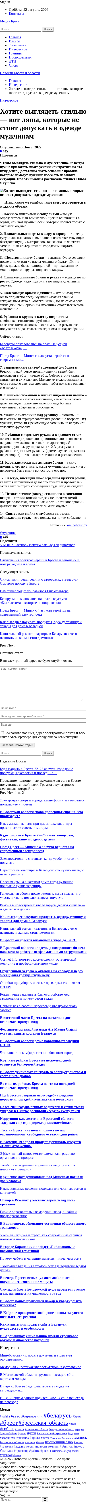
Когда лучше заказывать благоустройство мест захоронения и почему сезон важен (35, 996)
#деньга (22, 1433)
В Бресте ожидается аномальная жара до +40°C (38, 940)
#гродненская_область (61, 1429)
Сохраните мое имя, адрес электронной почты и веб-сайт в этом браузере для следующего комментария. (42, 735)
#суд (67, 1450)
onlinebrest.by (77, 525)
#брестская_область (43, 1423)
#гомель (19, 1429)
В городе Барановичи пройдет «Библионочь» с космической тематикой (37, 1249)
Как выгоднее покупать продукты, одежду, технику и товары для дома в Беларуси (43, 919)
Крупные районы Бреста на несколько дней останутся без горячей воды (35, 1062)
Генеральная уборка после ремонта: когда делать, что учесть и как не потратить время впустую (40, 895)
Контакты (16, 13)
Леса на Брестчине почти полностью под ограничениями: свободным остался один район (39, 1132)
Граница (15, 53)
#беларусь (58, 1415)
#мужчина (8, 533)
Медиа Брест (9, 21)
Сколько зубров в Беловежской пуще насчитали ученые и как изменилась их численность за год (42, 1291)
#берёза (76, 1416)
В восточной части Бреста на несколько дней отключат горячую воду (36, 1020)
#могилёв (30, 1442)
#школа (17, 1455)
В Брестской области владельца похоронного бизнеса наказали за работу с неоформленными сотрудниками (43, 950)
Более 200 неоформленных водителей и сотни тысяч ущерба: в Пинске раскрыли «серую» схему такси (42, 1109)
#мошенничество (59, 1442)
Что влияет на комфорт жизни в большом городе (37, 1053)
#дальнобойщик (8, 1433)
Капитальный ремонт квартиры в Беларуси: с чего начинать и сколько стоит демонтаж (38, 930)
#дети (31, 1433)
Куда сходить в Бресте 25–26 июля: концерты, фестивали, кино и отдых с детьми (37, 837)
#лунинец (55, 1438)
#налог (78, 1442)
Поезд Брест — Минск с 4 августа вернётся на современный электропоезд (37, 849)
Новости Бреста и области (20, 73)
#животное (44, 1433)
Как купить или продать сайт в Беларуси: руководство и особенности (34, 1326)
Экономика (17, 45)
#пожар (78, 1446)
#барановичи (32, 1416)
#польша (6, 1450)
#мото (40, 1442)
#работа (34, 1450)
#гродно (79, 1429)
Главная (15, 37)
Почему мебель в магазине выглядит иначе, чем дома (40, 1258)
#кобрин (5, 1437)
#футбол (6, 1455)
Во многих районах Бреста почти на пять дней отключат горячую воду (37, 1086)
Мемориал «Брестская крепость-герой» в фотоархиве (40, 1367)
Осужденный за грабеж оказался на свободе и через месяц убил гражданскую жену (41, 973)
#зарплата (59, 1433)
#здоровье (73, 1433)
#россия (45, 1450)
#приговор (21, 1450)
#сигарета (57, 1451)
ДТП (12, 61)
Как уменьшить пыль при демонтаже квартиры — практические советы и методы (38, 825)
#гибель (7, 1428)
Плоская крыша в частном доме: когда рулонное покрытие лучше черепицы (36, 884)
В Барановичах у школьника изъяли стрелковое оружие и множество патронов (39, 1338)
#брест (9, 1422)
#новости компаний (48, 1446)
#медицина (67, 1438)
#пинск (67, 1446)
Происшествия (20, 57)
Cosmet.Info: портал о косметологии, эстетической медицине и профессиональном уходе (38, 961)
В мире (14, 41)
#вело (72, 1423)
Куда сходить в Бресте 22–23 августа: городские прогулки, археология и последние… (36, 771)
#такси (75, 1450)
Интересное (18, 49)
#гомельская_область (36, 1429)
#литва (45, 1437)
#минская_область (12, 1442)
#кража (35, 1437)
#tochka (5, 1416)
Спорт (14, 65)
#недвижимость (24, 1446)
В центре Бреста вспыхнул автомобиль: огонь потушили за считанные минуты (37, 1280)
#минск (80, 1437)
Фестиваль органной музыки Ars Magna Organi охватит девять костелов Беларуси (38, 1031)
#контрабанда (20, 1437)
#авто (15, 1416)
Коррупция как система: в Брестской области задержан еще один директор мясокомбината (37, 1120)
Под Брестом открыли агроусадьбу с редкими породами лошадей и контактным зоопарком (36, 1097)
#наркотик (6, 1446)
